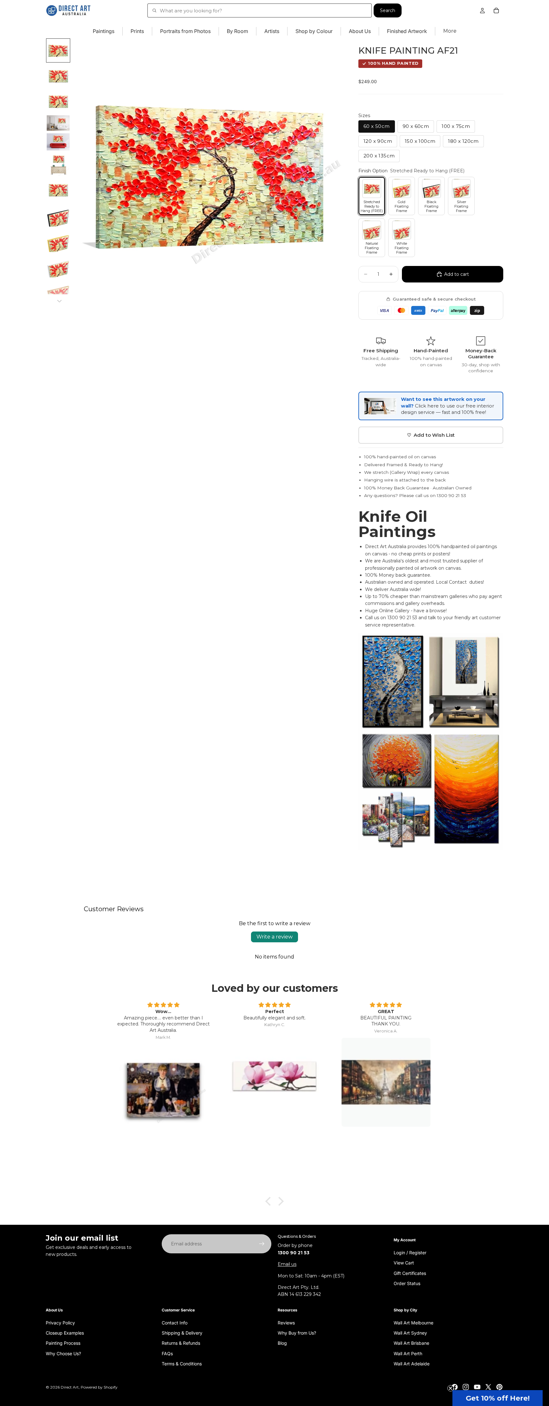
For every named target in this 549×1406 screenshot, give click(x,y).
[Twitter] (488, 1387)
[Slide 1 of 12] (58, 50)
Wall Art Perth (408, 1353)
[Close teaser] (450, 1388)
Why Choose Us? (63, 1353)
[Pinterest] (499, 1387)
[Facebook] (454, 1387)
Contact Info (174, 1322)
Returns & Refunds (181, 1343)
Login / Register (410, 1252)
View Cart (404, 1262)
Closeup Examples (65, 1333)
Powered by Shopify (99, 1387)
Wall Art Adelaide (412, 1363)
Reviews (286, 1322)
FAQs (167, 1353)
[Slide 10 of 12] (58, 266)
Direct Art (70, 1387)
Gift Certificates (410, 1273)
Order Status (407, 1283)
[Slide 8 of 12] (58, 215)
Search (387, 10)
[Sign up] (261, 1243)
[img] (163, 1005)
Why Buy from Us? (297, 1333)
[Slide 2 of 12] (58, 75)
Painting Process (63, 1343)
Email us (287, 1264)
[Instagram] (466, 1387)
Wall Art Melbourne (413, 1322)
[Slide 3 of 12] (58, 101)
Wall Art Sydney (410, 1333)
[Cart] (496, 10)
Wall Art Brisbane (411, 1343)
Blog (282, 1343)
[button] (497, 1398)
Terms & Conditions (182, 1363)
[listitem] (449, 31)
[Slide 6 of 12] (58, 164)
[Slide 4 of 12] (58, 123)
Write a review (274, 937)
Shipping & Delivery (182, 1333)
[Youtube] (477, 1387)
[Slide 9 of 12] (58, 240)
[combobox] (259, 10)
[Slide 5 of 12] (58, 141)
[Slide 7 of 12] (58, 189)
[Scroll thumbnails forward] (59, 301)
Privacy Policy (60, 1322)
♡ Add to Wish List (431, 435)
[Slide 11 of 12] (58, 291)
